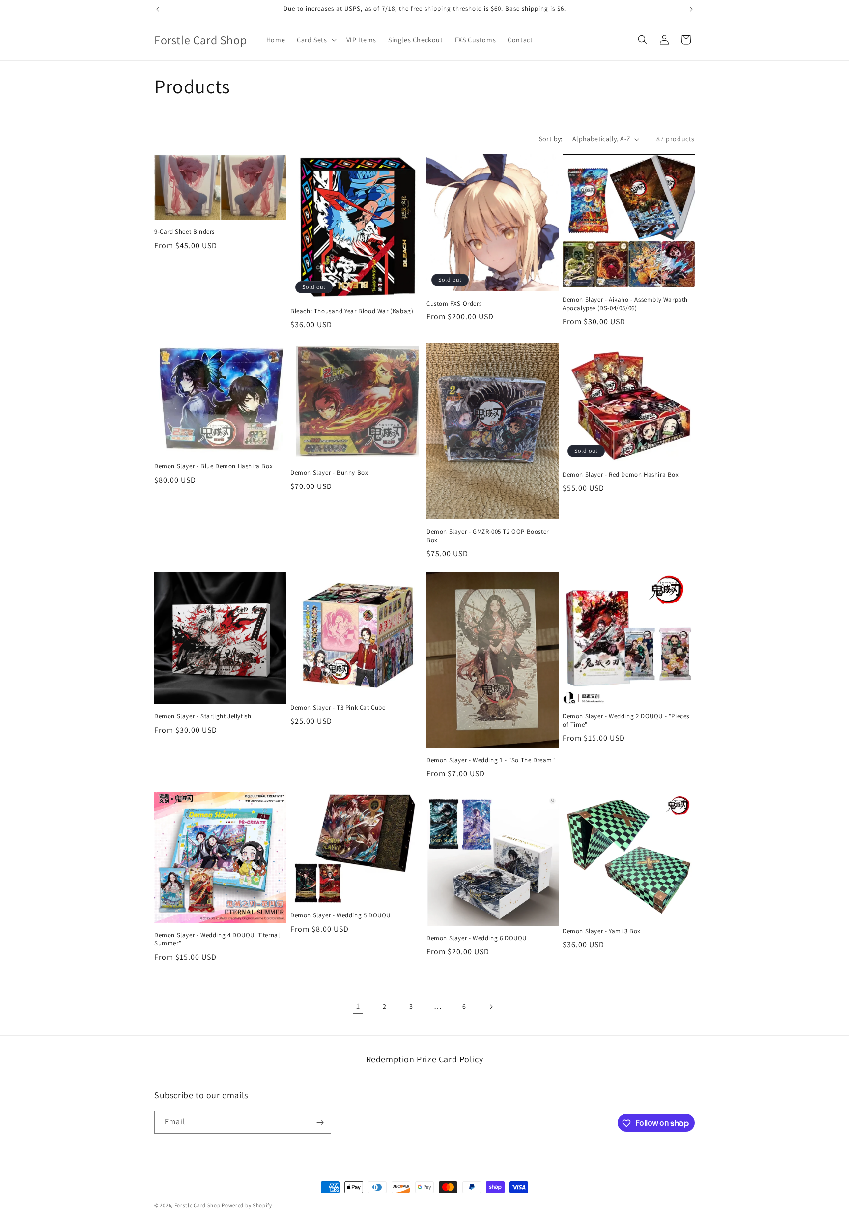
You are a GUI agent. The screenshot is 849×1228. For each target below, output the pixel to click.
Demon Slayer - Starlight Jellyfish (202, 716)
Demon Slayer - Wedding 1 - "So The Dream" (490, 760)
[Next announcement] (691, 9)
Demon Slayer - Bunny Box (329, 473)
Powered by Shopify (247, 1205)
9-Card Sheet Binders (184, 232)
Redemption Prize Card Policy (424, 1059)
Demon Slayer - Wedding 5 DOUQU (340, 915)
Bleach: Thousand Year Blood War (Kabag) (351, 311)
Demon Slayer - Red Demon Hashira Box (621, 475)
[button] (315, 39)
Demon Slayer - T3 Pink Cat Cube (338, 708)
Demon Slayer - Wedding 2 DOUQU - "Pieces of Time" (626, 721)
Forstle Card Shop (197, 1205)
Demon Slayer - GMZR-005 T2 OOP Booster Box (487, 536)
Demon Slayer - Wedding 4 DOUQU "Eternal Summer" (217, 939)
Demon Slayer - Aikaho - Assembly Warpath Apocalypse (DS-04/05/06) (625, 304)
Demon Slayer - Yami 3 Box (602, 931)
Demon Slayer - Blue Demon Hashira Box (213, 466)
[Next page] (491, 1007)
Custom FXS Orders (453, 304)
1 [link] (358, 1006)
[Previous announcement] (158, 9)
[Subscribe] (320, 1122)
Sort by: (551, 138)
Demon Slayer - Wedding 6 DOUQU (476, 938)
